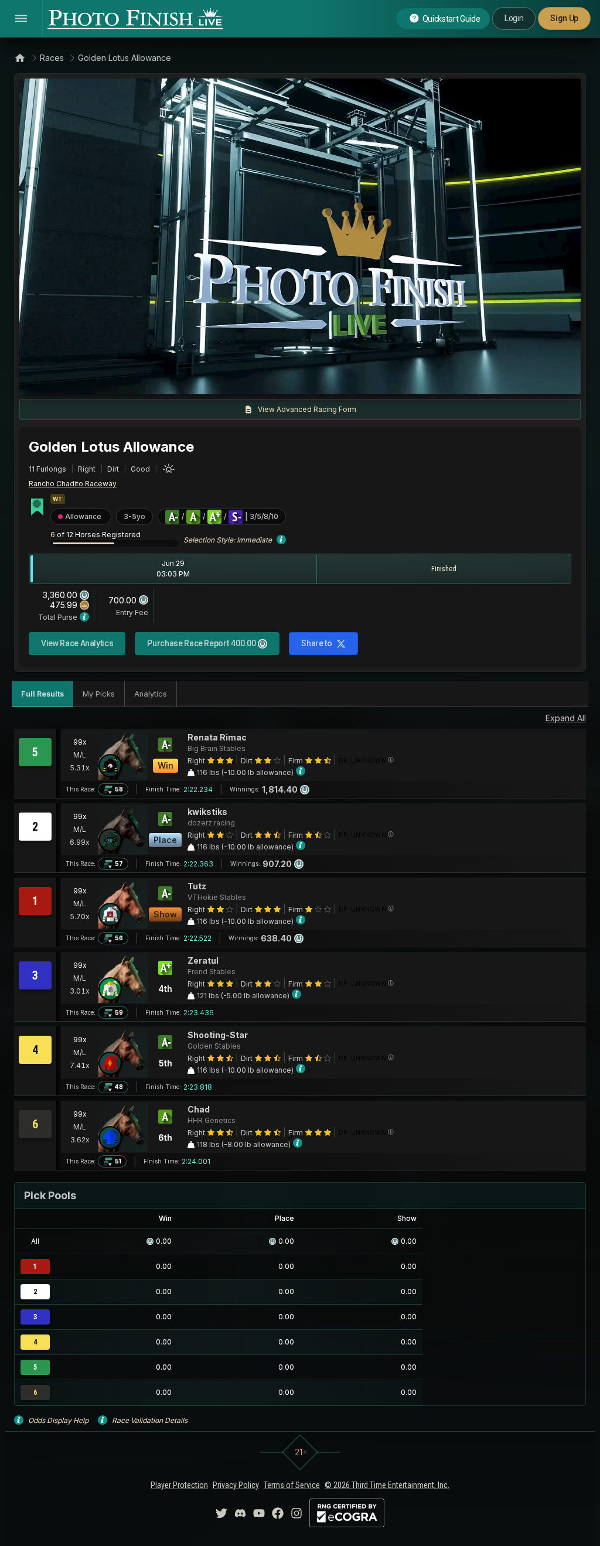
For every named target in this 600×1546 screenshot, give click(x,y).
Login (513, 18)
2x (166, 380)
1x (147, 380)
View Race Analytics (77, 643)
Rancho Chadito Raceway (73, 483)
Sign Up (564, 18)
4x (185, 380)
